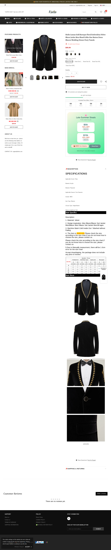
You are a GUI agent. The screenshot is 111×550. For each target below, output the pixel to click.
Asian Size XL (86, 61)
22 (68, 92)
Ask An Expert (92, 160)
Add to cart (14, 61)
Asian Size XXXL (70, 65)
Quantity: (67, 70)
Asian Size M (69, 61)
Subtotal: (67, 76)
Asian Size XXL (96, 61)
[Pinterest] (6, 5)
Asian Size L (78, 61)
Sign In (96, 5)
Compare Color (58, 68)
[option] (44, 52)
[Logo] (52, 12)
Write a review (101, 493)
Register (90, 5)
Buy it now (86, 87)
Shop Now (95, 146)
